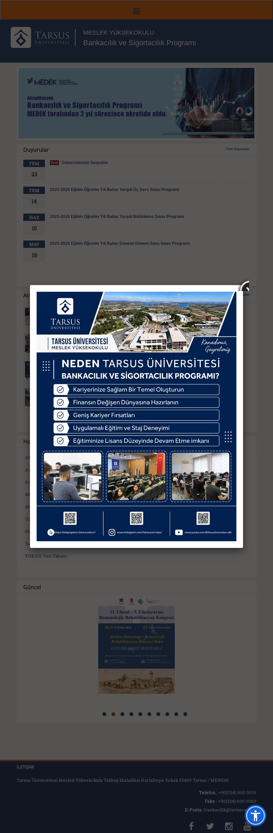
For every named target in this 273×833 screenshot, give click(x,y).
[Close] (243, 285)
